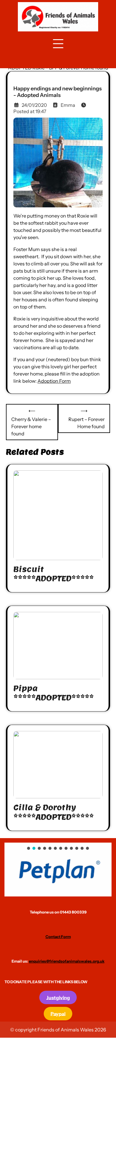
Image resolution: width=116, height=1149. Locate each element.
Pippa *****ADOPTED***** (53, 693)
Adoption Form (54, 381)
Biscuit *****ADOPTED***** (53, 574)
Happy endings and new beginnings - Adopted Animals (57, 92)
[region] (58, 869)
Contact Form (58, 936)
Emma (68, 105)
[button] (58, 869)
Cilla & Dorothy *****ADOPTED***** (53, 812)
